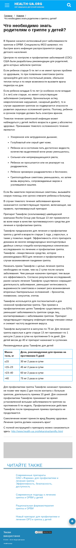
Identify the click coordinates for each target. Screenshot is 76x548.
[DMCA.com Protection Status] (43, 533)
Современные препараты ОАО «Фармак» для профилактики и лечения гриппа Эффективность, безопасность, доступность (37, 481)
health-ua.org (29, 5)
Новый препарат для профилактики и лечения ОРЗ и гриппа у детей (38, 518)
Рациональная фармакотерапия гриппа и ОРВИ (35, 507)
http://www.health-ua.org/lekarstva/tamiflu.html (37, 431)
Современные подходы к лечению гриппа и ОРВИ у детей (36, 496)
